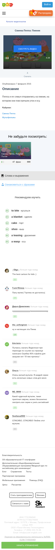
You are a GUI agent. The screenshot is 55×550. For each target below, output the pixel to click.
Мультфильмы (9, 117)
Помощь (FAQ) (36, 480)
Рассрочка (16, 484)
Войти (47, 4)
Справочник (16, 471)
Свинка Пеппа (8, 113)
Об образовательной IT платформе (18, 459)
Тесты (28, 471)
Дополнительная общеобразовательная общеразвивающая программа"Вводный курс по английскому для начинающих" (24, 465)
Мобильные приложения (13, 480)
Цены (4, 484)
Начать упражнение (27, 545)
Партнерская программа (13, 476)
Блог (4, 471)
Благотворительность (12, 455)
